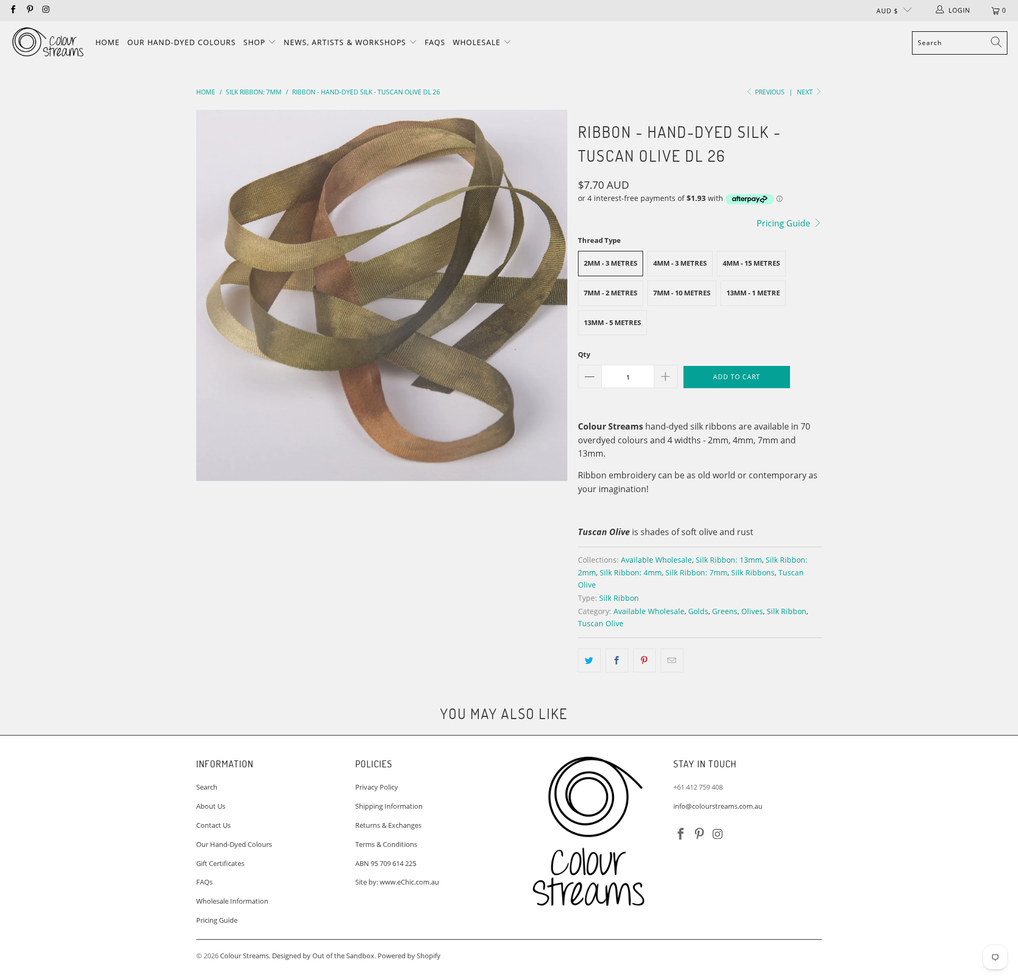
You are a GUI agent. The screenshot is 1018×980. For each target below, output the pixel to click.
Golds (698, 611)
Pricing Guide (784, 223)
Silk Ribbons (753, 572)
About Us (210, 806)
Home (107, 42)
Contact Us (213, 825)
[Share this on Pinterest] (644, 661)
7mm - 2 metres (610, 293)
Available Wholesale (656, 560)
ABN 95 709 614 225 (385, 863)
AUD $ (887, 10)
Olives (752, 611)
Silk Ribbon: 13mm (729, 560)
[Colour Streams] (48, 43)
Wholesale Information (232, 901)
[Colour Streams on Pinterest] (28, 10)
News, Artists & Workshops (346, 42)
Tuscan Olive (601, 623)
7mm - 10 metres (681, 293)
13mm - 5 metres (612, 322)
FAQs (435, 42)
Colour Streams (244, 955)
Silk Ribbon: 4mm (631, 572)
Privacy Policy (376, 787)
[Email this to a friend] (672, 661)
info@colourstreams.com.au (717, 806)
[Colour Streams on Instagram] (45, 10)
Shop (255, 42)
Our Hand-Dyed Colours (181, 42)
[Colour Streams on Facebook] (12, 10)
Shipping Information (389, 806)
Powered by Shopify (409, 955)
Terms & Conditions (386, 844)
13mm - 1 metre (753, 293)
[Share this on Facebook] (616, 661)
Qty (584, 354)
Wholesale (478, 42)
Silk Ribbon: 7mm (696, 572)
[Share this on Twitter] (589, 661)
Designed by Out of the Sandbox (323, 955)
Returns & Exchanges (388, 825)
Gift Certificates (220, 863)
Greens (725, 611)
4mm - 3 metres (680, 263)
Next (805, 92)
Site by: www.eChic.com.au (397, 882)
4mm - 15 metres (751, 263)
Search (206, 787)
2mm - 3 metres (610, 263)
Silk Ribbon (619, 598)
